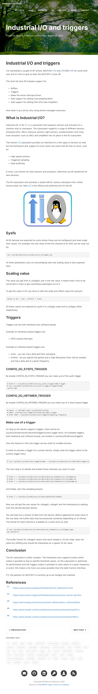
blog (31, 10)
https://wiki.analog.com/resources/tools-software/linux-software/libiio (46, 602)
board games (53, 643)
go (14, 651)
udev (73, 659)
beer (22, 643)
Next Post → (80, 630)
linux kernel (11, 20)
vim (8, 662)
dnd (69, 647)
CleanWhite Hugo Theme (48, 684)
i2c (49, 651)
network (30, 655)
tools (56, 659)
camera (10, 647)
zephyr (35, 662)
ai (8, 643)
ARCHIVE (62, 10)
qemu (54, 655)
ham (20, 651)
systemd (41, 659)
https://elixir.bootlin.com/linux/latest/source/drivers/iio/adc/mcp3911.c (46, 610)
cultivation (33, 647)
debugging (45, 647)
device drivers (58, 647)
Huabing (65, 684)
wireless (17, 662)
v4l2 (80, 659)
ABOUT (73, 10)
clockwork (21, 647)
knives (56, 651)
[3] (29, 186)
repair (70, 655)
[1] (26, 125)
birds (30, 643)
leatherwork (67, 651)
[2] (19, 142)
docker (78, 647)
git (8, 651)
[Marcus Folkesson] (74, 673)
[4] (54, 71)
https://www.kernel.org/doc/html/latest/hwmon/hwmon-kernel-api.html (47, 595)
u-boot (64, 659)
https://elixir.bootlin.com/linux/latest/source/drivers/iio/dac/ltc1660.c (46, 617)
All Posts (19, 10)
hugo (42, 651)
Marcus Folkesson (12, 3)
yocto (26, 662)
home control (31, 651)
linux (9, 655)
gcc (85, 647)
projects (42, 10)
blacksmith (40, 643)
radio (62, 655)
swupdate (31, 659)
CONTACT (85, 10)
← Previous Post (17, 630)
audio (15, 643)
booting (65, 643)
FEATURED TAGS (13, 638)
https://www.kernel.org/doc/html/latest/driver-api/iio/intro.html (43, 588)
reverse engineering (15, 659)
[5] (71, 71)
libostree (79, 651)
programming (43, 655)
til (52, 10)
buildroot (75, 643)
